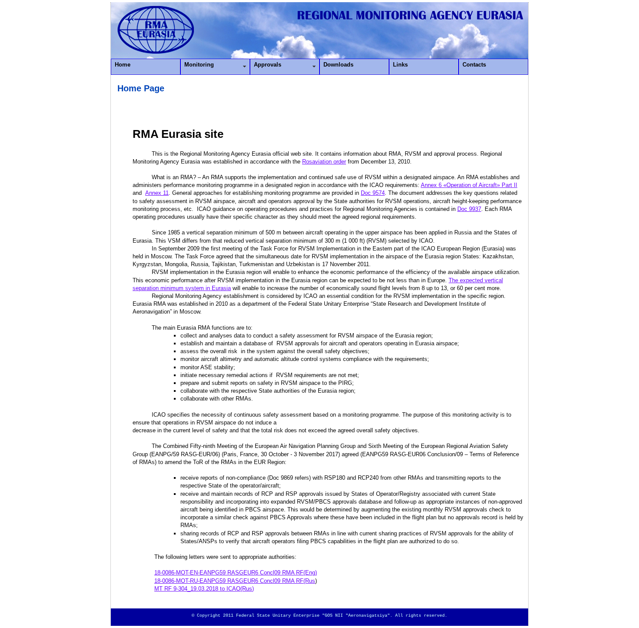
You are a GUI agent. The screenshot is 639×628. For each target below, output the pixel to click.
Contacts (474, 64)
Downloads (338, 64)
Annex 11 (157, 193)
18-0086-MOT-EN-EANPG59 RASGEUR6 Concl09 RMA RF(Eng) (235, 572)
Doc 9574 (373, 193)
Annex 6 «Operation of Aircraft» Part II (469, 185)
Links (400, 64)
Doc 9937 (469, 209)
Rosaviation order (324, 161)
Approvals (267, 64)
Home (122, 64)
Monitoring (199, 64)
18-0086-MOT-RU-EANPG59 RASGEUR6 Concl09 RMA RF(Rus (234, 581)
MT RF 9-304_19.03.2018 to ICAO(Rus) (204, 588)
